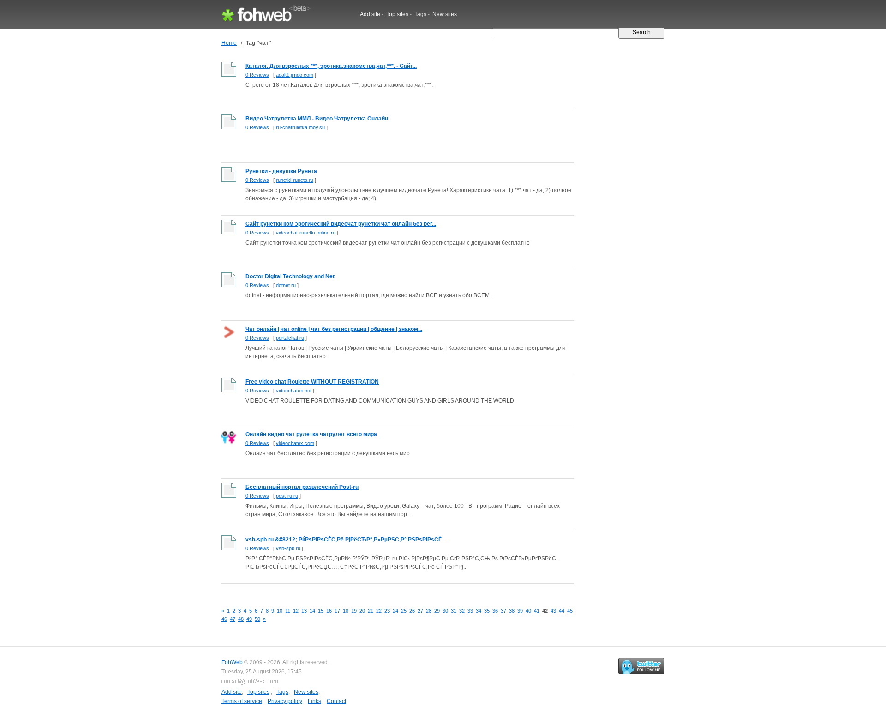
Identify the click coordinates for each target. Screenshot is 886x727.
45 (570, 610)
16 (329, 610)
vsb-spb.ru (288, 548)
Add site (370, 14)
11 (287, 610)
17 (337, 610)
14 (312, 610)
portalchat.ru (290, 338)
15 (320, 610)
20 (362, 610)
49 (249, 619)
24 (395, 610)
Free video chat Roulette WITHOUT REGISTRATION (312, 382)
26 (412, 610)
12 (296, 610)
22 (379, 610)
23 (387, 610)
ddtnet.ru (286, 285)
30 (445, 610)
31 (453, 610)
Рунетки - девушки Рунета (281, 171)
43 (553, 610)
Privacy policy (285, 701)
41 (536, 610)
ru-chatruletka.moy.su (300, 127)
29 (437, 610)
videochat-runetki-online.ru (305, 232)
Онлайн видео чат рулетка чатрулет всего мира (311, 434)
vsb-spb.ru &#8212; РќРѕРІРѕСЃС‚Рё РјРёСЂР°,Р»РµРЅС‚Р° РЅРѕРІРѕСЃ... (345, 539)
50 (257, 619)
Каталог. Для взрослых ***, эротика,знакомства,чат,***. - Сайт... (331, 66)
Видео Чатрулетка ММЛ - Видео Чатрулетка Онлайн (316, 118)
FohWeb (232, 662)
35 (487, 610)
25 (404, 610)
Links (314, 701)
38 (512, 610)
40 (528, 610)
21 (370, 610)
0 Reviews (257, 75)
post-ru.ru (287, 496)
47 (232, 619)
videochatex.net (293, 390)
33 (470, 610)
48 (241, 619)
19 (354, 610)
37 (503, 610)
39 (520, 610)
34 (478, 610)
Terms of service (242, 701)
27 (420, 610)
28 (428, 610)
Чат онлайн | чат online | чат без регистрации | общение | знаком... (333, 329)
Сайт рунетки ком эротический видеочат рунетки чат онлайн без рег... (340, 224)
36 (495, 610)
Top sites (397, 14)
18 (345, 610)
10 (279, 610)
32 (462, 610)
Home (229, 43)
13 (304, 610)
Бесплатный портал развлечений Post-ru (302, 487)
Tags (420, 14)
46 (224, 619)
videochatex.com (295, 443)
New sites (444, 14)
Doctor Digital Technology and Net (290, 276)
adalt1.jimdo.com (294, 75)
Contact (336, 701)
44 (561, 610)
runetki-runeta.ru (294, 180)
